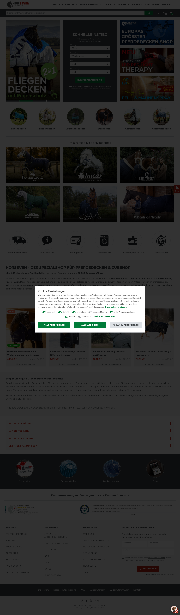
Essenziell (51, 312)
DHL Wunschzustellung (124, 312)
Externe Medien (100, 312)
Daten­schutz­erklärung (116, 307)
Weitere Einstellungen (104, 316)
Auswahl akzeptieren (126, 325)
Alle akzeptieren (54, 325)
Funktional (86, 316)
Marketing (81, 312)
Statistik (66, 312)
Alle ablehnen (90, 325)
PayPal (72, 316)
